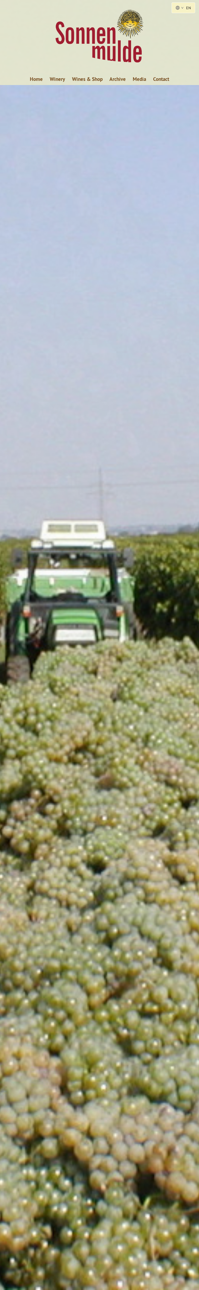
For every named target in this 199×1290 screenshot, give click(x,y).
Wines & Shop (87, 79)
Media (139, 79)
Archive (117, 79)
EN (188, 7)
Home (36, 79)
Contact (161, 79)
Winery (57, 79)
